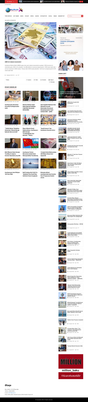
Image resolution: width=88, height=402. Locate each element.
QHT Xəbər (16, 16)
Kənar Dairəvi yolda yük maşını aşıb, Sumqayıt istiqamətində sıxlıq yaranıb (74, 164)
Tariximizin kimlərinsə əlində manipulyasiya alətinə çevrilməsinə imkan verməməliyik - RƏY (75, 121)
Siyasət (27, 16)
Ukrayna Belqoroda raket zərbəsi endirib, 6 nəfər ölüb (75, 172)
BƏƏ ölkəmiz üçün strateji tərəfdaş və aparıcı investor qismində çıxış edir (12, 153)
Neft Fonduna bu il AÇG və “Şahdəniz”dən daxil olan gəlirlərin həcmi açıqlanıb (30, 174)
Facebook (29, 79)
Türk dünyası (8, 16)
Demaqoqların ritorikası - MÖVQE (75, 224)
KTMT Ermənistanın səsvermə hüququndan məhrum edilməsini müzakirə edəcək (74, 295)
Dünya (32, 16)
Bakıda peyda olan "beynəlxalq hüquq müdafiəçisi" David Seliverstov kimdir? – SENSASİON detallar (75, 277)
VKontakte (44, 79)
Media (21, 16)
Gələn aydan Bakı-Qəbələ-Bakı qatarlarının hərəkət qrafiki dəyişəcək (74, 182)
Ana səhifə (7, 20)
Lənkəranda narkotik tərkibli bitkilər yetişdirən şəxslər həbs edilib (74, 138)
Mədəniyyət (61, 16)
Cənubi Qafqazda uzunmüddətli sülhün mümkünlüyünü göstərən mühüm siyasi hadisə (74, 234)
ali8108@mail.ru (12, 392)
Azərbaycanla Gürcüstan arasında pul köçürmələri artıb (12, 106)
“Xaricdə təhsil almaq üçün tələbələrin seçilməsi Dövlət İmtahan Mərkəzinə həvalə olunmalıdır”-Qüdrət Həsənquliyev (75, 286)
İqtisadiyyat (43, 16)
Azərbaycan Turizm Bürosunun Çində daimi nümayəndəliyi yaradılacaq (30, 153)
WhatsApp (52, 82)
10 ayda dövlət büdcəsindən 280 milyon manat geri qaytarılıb (48, 153)
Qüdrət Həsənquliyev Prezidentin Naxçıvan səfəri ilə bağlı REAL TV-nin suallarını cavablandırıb (74, 208)
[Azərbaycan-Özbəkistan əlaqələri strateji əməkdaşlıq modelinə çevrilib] (62, 1)
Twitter (36, 79)
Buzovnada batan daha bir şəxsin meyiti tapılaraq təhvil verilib (75, 312)
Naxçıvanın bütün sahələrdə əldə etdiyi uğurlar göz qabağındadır (74, 216)
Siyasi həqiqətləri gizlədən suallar (73, 251)
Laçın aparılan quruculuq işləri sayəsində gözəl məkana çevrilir (74, 111)
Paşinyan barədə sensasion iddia (75, 346)
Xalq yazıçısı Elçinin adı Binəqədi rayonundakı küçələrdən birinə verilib (75, 338)
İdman (55, 16)
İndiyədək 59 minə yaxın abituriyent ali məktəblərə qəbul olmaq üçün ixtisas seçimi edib (74, 190)
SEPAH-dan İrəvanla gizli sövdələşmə (73, 103)
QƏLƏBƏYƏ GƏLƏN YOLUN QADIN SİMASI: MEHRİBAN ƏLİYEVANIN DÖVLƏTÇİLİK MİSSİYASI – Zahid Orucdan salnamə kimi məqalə (73, 129)
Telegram (51, 79)
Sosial (50, 16)
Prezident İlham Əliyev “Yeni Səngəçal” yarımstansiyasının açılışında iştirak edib (74, 330)
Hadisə (37, 16)
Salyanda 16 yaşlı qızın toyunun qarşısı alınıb (74, 155)
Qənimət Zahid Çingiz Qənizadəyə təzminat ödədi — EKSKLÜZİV (75, 259)
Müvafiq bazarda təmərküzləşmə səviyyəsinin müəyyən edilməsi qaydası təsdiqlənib (75, 303)
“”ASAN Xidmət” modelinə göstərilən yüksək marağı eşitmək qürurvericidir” (12, 130)
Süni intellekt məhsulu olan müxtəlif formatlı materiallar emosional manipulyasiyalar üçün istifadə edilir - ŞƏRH (48, 108)
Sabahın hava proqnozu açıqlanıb (75, 320)
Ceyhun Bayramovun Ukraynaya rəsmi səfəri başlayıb (74, 268)
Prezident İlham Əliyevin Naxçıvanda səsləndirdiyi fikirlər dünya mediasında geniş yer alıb (74, 199)
